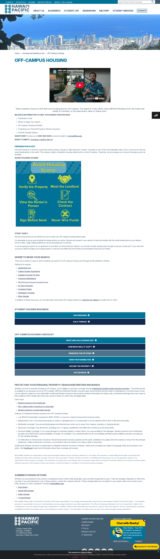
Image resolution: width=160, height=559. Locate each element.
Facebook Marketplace (27, 278)
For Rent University (25, 286)
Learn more (84, 557)
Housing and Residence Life (33, 53)
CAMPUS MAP (87, 522)
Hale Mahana (80, 315)
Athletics (21, 2)
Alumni (31, 2)
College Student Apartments (29, 271)
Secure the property (80, 366)
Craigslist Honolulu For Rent (29, 275)
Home (17, 53)
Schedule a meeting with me (42, 139)
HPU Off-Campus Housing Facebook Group (33, 282)
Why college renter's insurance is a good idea (36, 406)
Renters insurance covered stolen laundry (34, 410)
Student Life (71, 10)
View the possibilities (80, 360)
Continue (75, 557)
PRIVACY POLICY (88, 532)
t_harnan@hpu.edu (74, 136)
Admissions (89, 10)
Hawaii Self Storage (26, 491)
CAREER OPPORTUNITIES (92, 519)
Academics (54, 10)
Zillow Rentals (23, 296)
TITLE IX (84, 528)
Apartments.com (24, 268)
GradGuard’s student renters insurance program (110, 388)
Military (104, 10)
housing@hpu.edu (57, 483)
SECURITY (85, 525)
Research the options (80, 353)
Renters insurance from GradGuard (31, 403)
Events (9, 2)
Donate (142, 10)
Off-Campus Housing (55, 53)
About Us (38, 10)
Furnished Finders (25, 289)
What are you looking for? (80, 340)
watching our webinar (90, 300)
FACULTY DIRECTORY (122, 519)
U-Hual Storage (24, 498)
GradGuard (28, 448)
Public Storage (23, 494)
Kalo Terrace (80, 322)
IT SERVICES (86, 535)
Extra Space (23, 487)
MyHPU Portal (45, 2)
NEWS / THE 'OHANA (63, 2)
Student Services (123, 10)
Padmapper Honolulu (26, 293)
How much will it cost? (80, 347)
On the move (80, 373)
